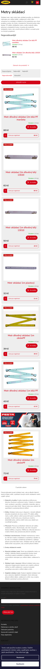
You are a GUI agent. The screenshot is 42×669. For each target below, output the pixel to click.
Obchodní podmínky (7, 630)
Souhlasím (20, 664)
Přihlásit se (8, 612)
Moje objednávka (6, 635)
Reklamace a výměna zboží (9, 627)
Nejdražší (25, 71)
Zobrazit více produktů (20, 65)
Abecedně (17, 75)
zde (27, 652)
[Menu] (37, 3)
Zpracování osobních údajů (9, 632)
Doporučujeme (6, 71)
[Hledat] (27, 3)
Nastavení (20, 657)
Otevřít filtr (21, 82)
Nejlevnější (16, 71)
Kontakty (4, 624)
